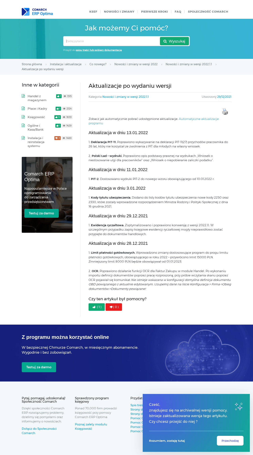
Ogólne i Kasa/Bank (35, 127)
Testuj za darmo (41, 213)
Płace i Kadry (37, 108)
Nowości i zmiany (119, 11)
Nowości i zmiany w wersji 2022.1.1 (125, 97)
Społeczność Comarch (208, 11)
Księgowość (36, 117)
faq (178, 11)
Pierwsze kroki (154, 11)
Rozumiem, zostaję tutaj (167, 441)
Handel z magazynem (37, 98)
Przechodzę (230, 441)
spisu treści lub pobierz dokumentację (99, 50)
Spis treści (137, 405)
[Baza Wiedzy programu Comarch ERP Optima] (37, 12)
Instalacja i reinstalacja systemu (36, 142)
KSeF (93, 11)
